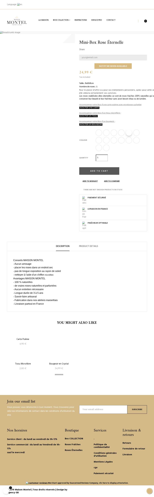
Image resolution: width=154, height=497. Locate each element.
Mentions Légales (103, 462)
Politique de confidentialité (102, 446)
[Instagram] (21, 462)
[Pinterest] (16, 462)
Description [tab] (62, 246)
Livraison (127, 454)
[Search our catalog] (134, 21)
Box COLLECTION (74, 439)
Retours (127, 443)
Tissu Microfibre (23, 364)
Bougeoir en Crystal (59, 364)
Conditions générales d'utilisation (105, 454)
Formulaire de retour (134, 449)
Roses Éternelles (73, 450)
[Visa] (141, 490)
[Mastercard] (134, 490)
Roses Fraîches (72, 444)
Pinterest (102, 49)
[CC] (145, 490)
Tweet (93, 49)
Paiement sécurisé (104, 473)
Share (88, 49)
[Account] (143, 4)
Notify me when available (113, 66)
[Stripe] (138, 490)
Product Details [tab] (88, 246)
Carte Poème (23, 339)
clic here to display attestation (113, 483)
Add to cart (99, 171)
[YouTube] (12, 462)
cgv (95, 467)
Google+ (98, 49)
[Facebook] (8, 462)
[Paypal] (130, 490)
